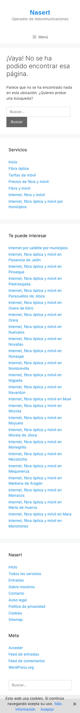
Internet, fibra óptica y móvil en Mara (40, 514)
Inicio (13, 162)
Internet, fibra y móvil (27, 195)
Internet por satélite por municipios (38, 248)
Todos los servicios (25, 574)
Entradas (16, 580)
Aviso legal (18, 600)
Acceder (16, 648)
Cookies (15, 613)
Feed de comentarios (27, 661)
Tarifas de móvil (22, 175)
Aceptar (47, 709)
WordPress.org (21, 667)
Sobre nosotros (22, 587)
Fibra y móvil (19, 188)
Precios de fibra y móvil (29, 181)
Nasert (40, 12)
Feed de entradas (24, 654)
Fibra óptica (19, 168)
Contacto (16, 593)
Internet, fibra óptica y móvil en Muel (40, 399)
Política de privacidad (27, 606)
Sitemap (16, 619)
